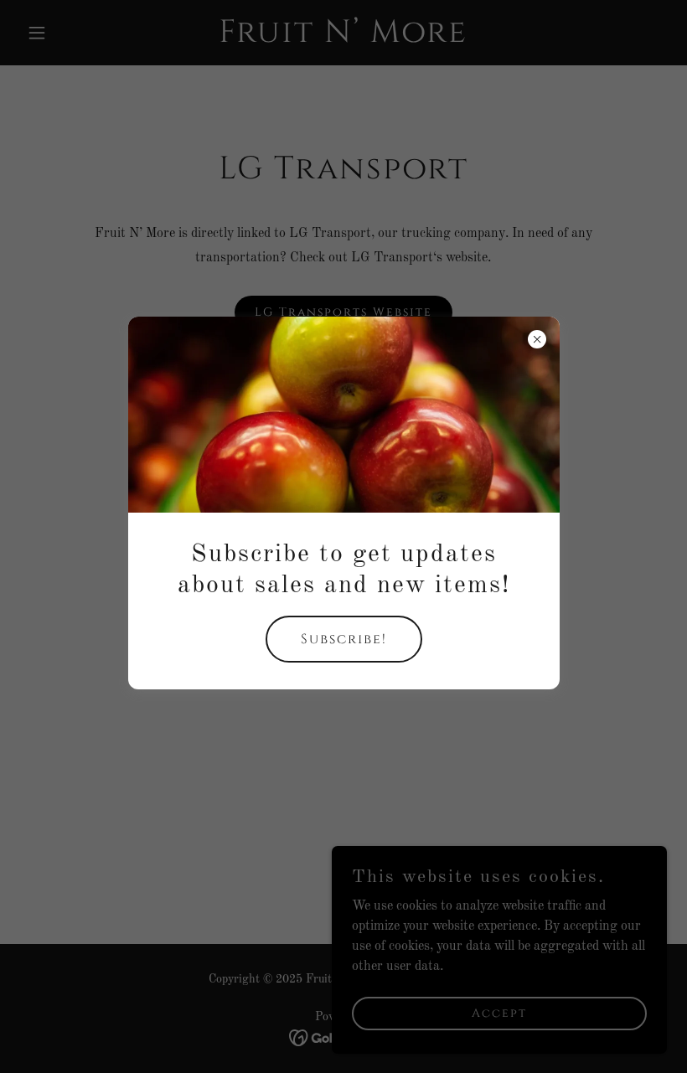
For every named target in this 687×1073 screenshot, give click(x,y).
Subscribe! (344, 639)
